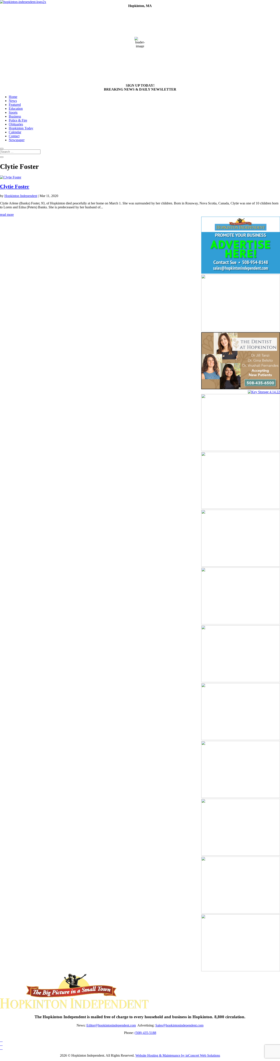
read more (7, 214)
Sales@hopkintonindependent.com (179, 1025)
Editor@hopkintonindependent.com (111, 1025)
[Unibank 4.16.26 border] (240, 797)
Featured (15, 104)
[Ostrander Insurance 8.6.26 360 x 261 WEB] (240, 507)
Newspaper (16, 140)
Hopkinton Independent (20, 196)
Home (13, 97)
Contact (14, 136)
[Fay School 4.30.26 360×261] (240, 681)
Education (16, 108)
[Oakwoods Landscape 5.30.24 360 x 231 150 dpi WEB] (240, 739)
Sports (13, 112)
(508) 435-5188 (145, 1033)
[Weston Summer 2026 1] (240, 450)
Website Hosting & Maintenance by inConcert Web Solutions (177, 1055)
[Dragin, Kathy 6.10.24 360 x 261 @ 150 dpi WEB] (240, 330)
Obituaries (16, 124)
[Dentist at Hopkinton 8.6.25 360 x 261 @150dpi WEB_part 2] (240, 388)
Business (15, 116)
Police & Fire (18, 120)
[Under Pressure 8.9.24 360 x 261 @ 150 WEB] (240, 912)
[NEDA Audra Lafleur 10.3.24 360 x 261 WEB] (240, 970)
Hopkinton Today (21, 128)
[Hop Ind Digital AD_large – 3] (240, 565)
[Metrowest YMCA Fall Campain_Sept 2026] (240, 623)
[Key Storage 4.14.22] (264, 392)
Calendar (15, 132)
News (13, 101)
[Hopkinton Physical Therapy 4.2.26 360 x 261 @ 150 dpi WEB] (240, 854)
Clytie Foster (14, 186)
